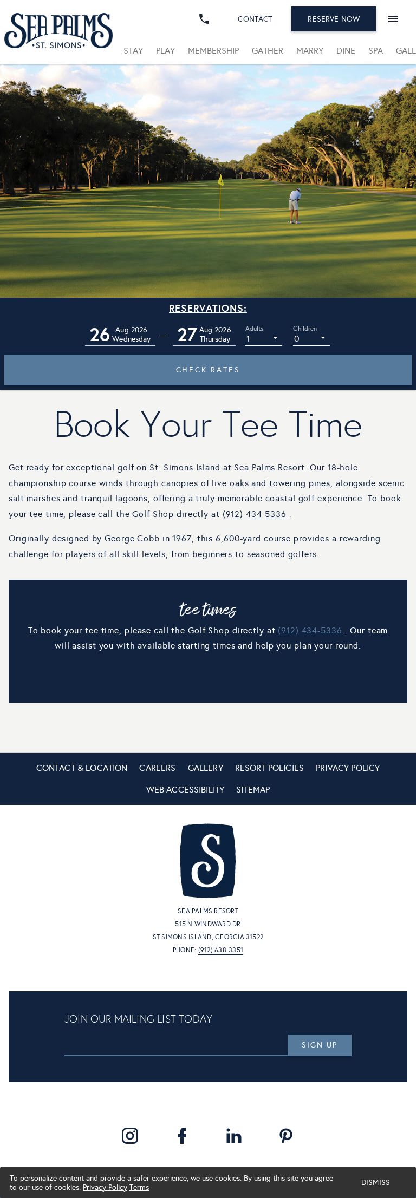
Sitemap (253, 789)
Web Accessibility (185, 789)
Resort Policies (269, 768)
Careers (157, 768)
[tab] (133, 51)
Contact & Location (82, 768)
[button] (120, 335)
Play (165, 50)
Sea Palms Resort (208, 911)
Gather (267, 50)
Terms (139, 1187)
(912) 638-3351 (220, 950)
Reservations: (208, 308)
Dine (345, 50)
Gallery (205, 768)
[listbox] (263, 338)
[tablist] (266, 51)
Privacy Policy (105, 1187)
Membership (213, 50)
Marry (309, 50)
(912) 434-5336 (255, 514)
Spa (375, 50)
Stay (133, 50)
